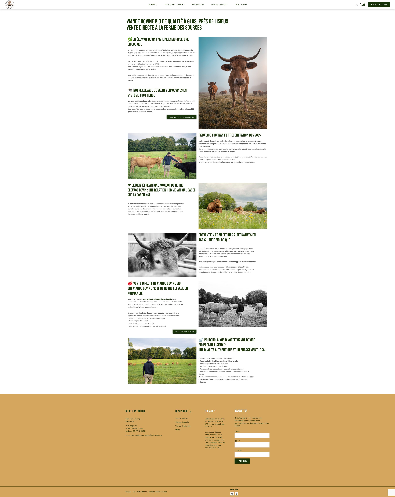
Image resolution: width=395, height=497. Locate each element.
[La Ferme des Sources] (9, 4)
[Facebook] (232, 493)
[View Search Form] (357, 5)
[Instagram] (236, 493)
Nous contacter (379, 4)
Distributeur (198, 4)
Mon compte (241, 4)
